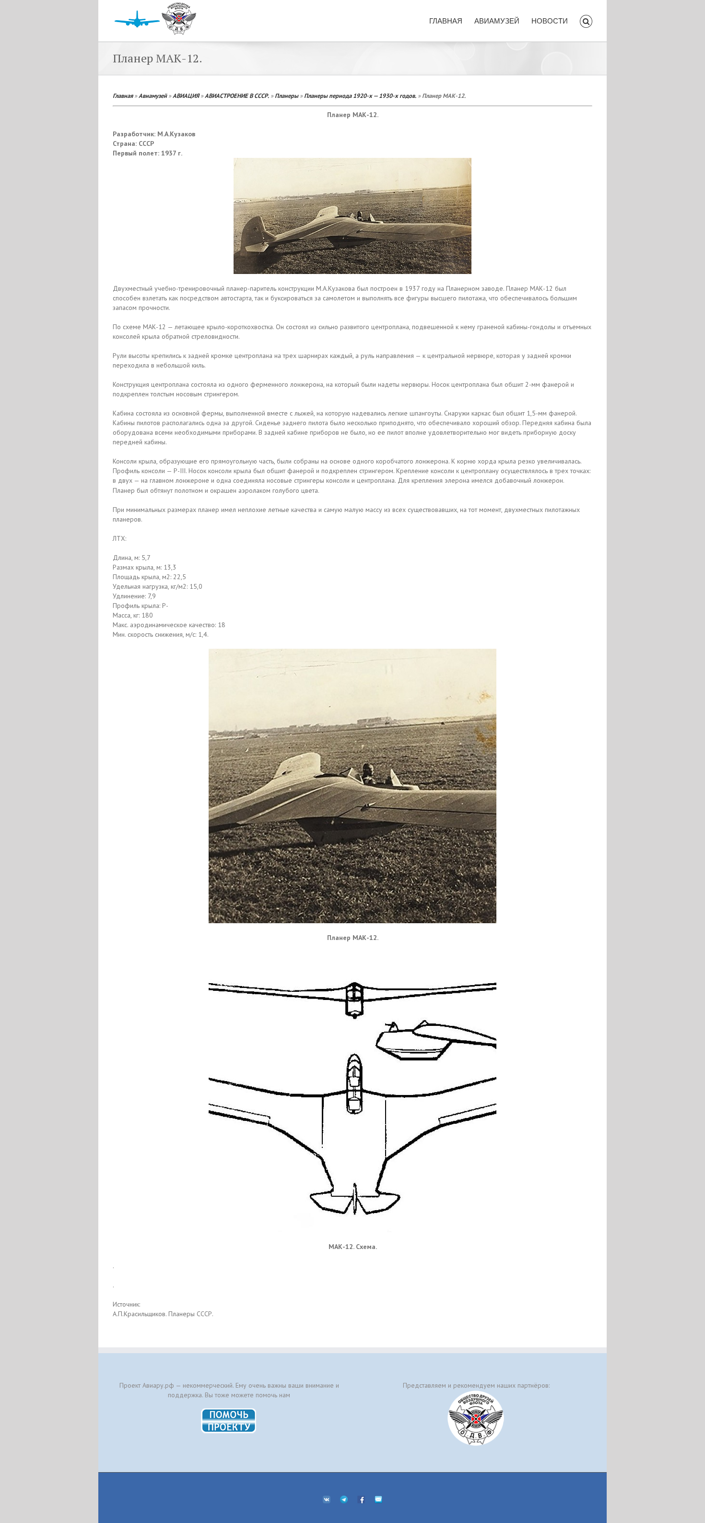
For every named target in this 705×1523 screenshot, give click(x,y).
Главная (123, 95)
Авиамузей (153, 95)
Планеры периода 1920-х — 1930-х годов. (360, 95)
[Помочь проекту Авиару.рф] (229, 1411)
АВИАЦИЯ (186, 95)
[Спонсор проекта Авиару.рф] (476, 1418)
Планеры (286, 95)
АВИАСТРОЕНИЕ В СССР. (237, 95)
